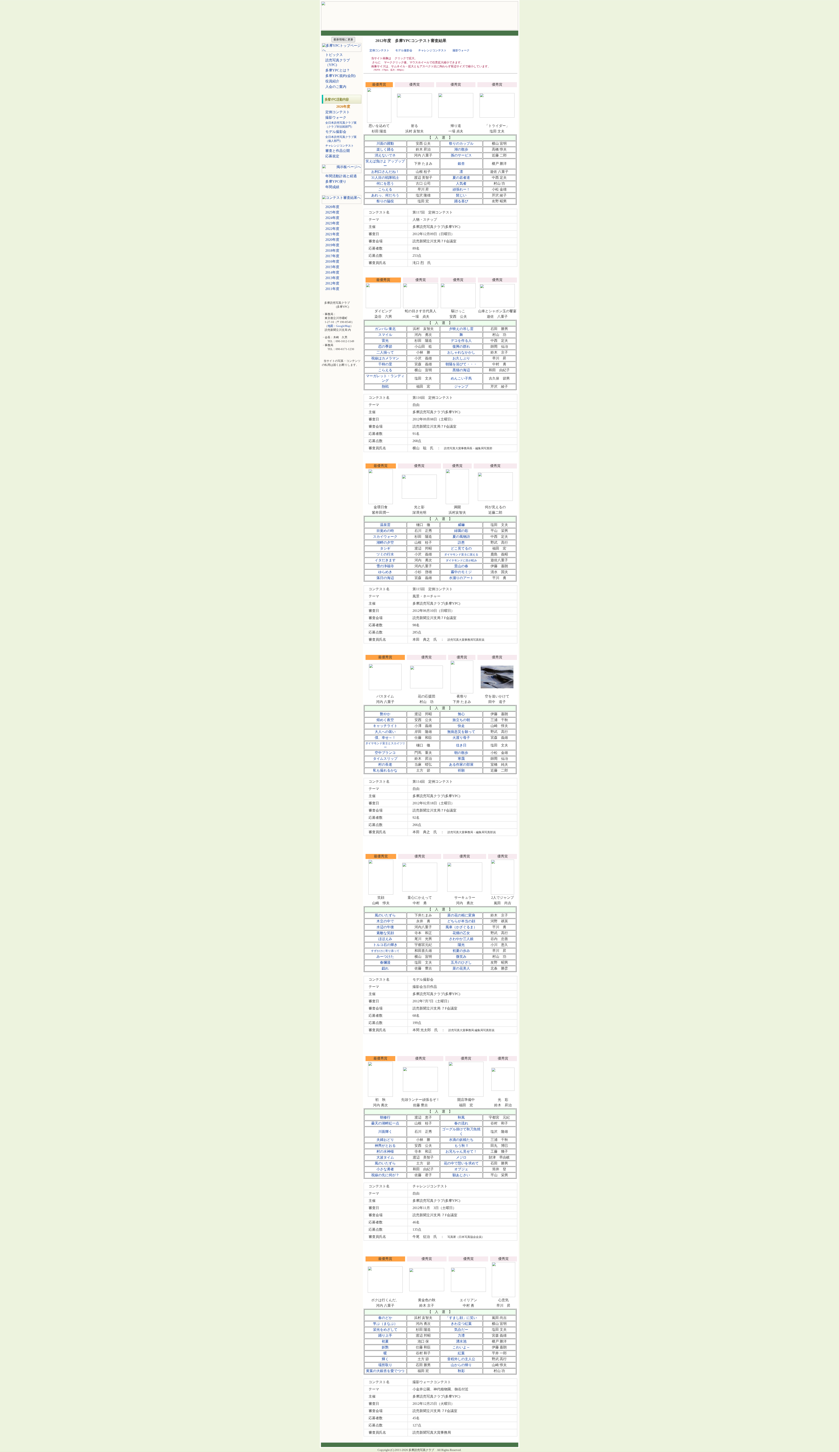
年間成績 (332, 187)
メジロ (461, 1157)
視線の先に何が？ (385, 1175)
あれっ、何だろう (385, 195)
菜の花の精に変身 (461, 915)
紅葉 (461, 1353)
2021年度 (332, 234)
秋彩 (461, 1371)
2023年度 (332, 223)
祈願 (461, 770)
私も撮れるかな (385, 770)
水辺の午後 (385, 927)
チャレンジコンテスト (432, 50)
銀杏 (461, 163)
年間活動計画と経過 (341, 176)
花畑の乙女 (461, 933)
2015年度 (332, 267)
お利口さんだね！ (385, 171)
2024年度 (332, 218)
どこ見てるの (461, 548)
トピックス (334, 55)
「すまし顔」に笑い (461, 1318)
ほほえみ (385, 939)
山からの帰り (461, 1365)
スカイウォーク (385, 536)
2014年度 (332, 272)
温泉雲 (385, 525)
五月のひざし (461, 962)
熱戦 (385, 386)
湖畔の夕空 (385, 542)
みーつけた (385, 956)
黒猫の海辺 (461, 370)
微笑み (461, 956)
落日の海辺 (385, 578)
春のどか (385, 1318)
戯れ (385, 968)
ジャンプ (461, 386)
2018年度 (332, 250)
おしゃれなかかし (461, 352)
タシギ (385, 548)
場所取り (385, 1365)
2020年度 (332, 239)
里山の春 (461, 566)
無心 (461, 714)
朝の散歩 (461, 753)
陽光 (461, 945)
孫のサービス (461, 155)
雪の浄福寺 (385, 566)
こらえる (385, 189)
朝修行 (385, 1117)
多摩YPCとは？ (337, 70)
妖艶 (385, 1347)
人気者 (461, 183)
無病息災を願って (461, 732)
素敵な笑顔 (385, 933)
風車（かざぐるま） (461, 927)
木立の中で (385, 921)
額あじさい (461, 1175)
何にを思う (385, 183)
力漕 (461, 1335)
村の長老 (385, 764)
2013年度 (332, 278)
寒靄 (461, 758)
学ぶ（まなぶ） (385, 1323)
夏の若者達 (461, 177)
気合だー (461, 1329)
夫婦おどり (385, 1139)
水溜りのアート (461, 578)
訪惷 (461, 542)
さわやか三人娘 (461, 939)
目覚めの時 (385, 531)
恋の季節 (385, 346)
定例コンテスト (337, 112)
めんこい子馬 (461, 378)
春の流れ (461, 1123)
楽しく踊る (385, 149)
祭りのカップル (461, 143)
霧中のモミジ (461, 572)
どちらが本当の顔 (461, 921)
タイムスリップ (385, 758)
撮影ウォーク (335, 117)
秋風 (461, 1117)
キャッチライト (385, 726)
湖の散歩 (461, 149)
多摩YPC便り (335, 181)
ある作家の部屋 (461, 764)
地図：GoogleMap (339, 326)
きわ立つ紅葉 (461, 1323)
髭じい (461, 195)
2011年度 (332, 289)
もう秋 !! (461, 1145)
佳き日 (461, 745)
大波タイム (385, 1157)
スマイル (385, 335)
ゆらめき (385, 572)
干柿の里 (385, 364)
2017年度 (332, 256)
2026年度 (332, 207)
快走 (461, 726)
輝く (385, 1359)
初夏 (385, 1341)
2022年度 (332, 229)
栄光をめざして (385, 1329)
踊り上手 (385, 1335)
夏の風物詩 (461, 536)
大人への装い (385, 732)
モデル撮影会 (335, 132)
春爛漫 (385, 962)
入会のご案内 (335, 86)
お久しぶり (461, 358)
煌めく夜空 (385, 720)
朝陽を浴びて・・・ (461, 364)
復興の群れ (461, 346)
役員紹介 (332, 81)
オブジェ (461, 1169)
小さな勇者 (385, 1169)
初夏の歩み (461, 950)
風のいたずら (385, 915)
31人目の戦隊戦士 (385, 177)
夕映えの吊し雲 (461, 329)
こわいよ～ (461, 1347)
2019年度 (332, 245)
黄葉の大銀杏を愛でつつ (385, 1371)
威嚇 (461, 525)
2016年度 (332, 261)
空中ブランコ (385, 753)
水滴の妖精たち (461, 1139)
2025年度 (332, 212)
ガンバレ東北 (385, 329)
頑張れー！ (461, 189)
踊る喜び (461, 201)
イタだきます (385, 560)
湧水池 (461, 1341)
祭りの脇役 (385, 201)
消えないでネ (385, 155)
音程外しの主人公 (461, 1359)
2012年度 (332, 283)
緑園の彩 (461, 531)
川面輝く (385, 1131)
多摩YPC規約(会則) (340, 76)
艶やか (385, 714)
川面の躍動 (385, 143)
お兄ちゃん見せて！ (461, 1151)
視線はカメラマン (385, 358)
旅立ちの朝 (461, 720)
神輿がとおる (385, 1145)
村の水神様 (385, 1151)
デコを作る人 (461, 340)
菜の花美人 (461, 968)
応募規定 (332, 156)
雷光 (385, 340)
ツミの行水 (385, 554)
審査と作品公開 (337, 151)
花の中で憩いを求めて (461, 1163)
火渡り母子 (461, 737)
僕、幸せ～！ (385, 737)
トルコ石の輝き (385, 945)
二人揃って (385, 352)
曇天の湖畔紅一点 (385, 1123)
